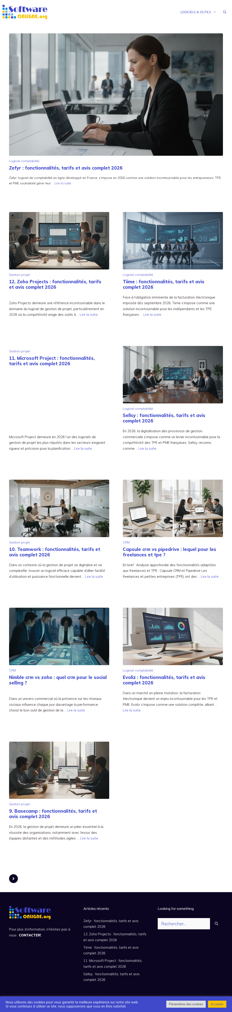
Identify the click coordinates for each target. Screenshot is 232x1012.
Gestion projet (19, 275)
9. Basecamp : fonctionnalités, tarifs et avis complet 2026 (53, 813)
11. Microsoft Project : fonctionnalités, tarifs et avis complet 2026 (52, 360)
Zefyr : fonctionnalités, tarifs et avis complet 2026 (66, 168)
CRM (126, 542)
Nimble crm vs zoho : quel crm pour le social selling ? (58, 680)
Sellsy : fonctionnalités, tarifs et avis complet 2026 (164, 418)
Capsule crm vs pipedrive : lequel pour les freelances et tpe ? (169, 552)
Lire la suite (63, 183)
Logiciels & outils (196, 12)
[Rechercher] (216, 924)
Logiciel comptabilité (24, 161)
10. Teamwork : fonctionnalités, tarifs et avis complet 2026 (54, 552)
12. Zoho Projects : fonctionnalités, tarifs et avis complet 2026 (55, 284)
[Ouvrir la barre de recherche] (225, 12)
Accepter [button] (217, 1004)
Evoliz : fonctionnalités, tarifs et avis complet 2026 (164, 680)
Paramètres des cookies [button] (186, 1004)
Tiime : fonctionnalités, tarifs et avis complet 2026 (163, 284)
